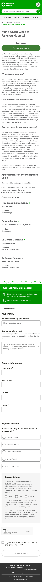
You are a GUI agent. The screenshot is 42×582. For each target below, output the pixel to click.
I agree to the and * (21, 543)
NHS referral (12, 459)
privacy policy (15, 545)
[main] (21, 291)
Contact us (20, 565)
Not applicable (13, 466)
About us (12, 565)
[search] (21, 11)
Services (26, 17)
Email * (5, 392)
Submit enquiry (21, 553)
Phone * (5, 405)
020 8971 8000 (25, 300)
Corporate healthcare (30, 569)
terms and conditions (27, 542)
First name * (7, 368)
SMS (20, 496)
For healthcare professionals (14, 567)
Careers (28, 565)
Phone (31, 496)
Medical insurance (14, 452)
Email (10, 496)
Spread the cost (13, 444)
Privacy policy (28, 576)
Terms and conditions (15, 576)
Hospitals (7, 17)
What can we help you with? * (15, 318)
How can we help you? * (13, 331)
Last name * (7, 380)
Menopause (6, 79)
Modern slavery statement (21, 573)
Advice (35, 17)
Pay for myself (12, 437)
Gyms (16, 17)
